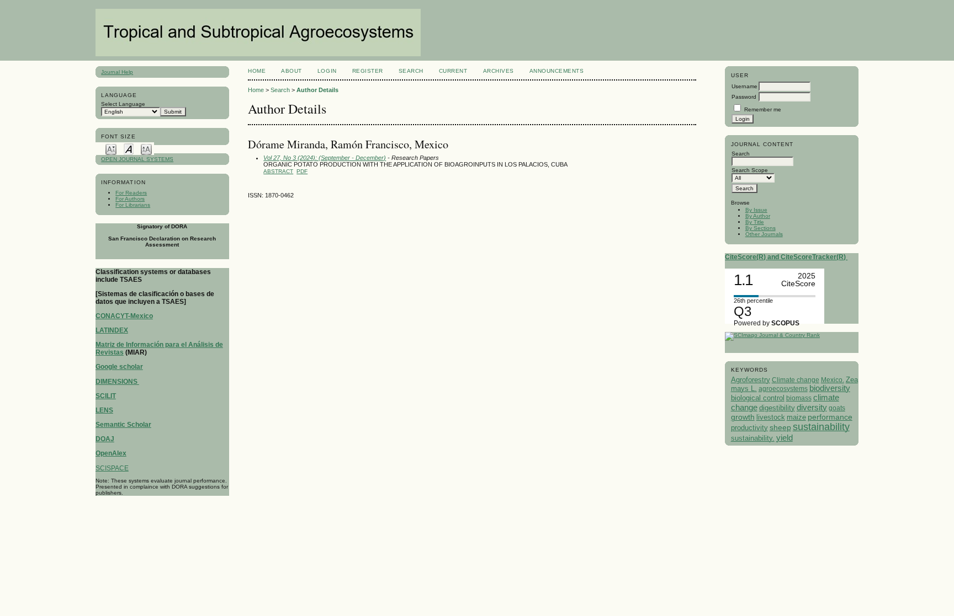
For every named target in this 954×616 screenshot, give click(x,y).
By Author (757, 216)
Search (411, 71)
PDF (302, 171)
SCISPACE (112, 468)
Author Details (317, 90)
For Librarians (132, 205)
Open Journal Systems (137, 159)
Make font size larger (146, 148)
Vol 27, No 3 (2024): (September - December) (324, 157)
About (291, 71)
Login (327, 71)
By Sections (760, 228)
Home (257, 71)
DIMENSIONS (117, 381)
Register (367, 71)
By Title (754, 222)
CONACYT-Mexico (124, 316)
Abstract (278, 171)
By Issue (756, 210)
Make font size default (128, 148)
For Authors (130, 199)
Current (453, 71)
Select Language (123, 104)
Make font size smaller (110, 148)
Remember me (762, 109)
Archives (498, 71)
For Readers (131, 193)
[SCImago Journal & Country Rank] (772, 335)
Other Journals (764, 234)
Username (744, 86)
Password (744, 97)
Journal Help (117, 72)
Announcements (556, 71)
